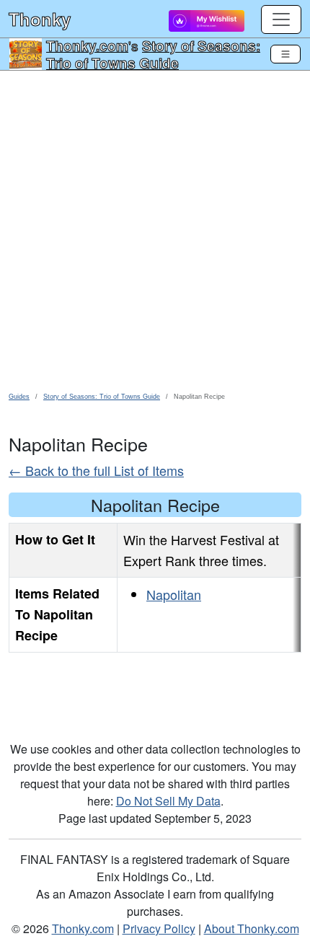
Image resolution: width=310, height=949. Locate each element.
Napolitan (173, 594)
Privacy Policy (159, 928)
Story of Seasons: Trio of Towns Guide (153, 54)
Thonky (40, 18)
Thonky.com (87, 45)
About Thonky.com (251, 928)
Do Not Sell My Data (168, 801)
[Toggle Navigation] (285, 54)
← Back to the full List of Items (96, 470)
